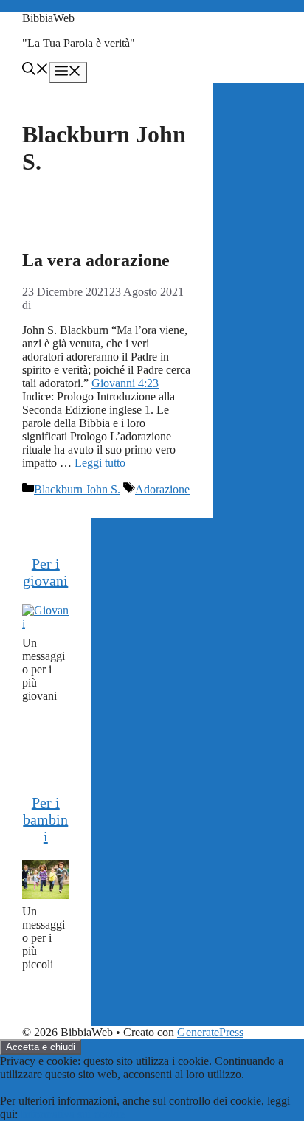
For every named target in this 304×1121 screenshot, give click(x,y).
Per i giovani (45, 572)
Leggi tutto (100, 463)
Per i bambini (45, 819)
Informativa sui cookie (73, 1114)
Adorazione (162, 489)
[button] (35, 70)
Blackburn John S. (77, 489)
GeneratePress (210, 1032)
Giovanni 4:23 (125, 383)
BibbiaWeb (48, 18)
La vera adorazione (96, 260)
